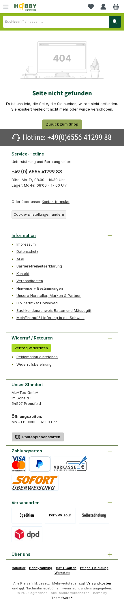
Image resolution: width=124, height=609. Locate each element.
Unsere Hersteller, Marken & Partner (48, 295)
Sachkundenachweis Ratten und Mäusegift (53, 310)
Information (24, 235)
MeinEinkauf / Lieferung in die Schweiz (50, 318)
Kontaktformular (55, 202)
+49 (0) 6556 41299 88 (37, 171)
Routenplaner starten (40, 437)
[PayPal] (40, 464)
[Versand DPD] (27, 534)
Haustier (18, 568)
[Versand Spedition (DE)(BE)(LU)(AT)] (27, 515)
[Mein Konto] (103, 6)
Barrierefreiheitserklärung (39, 266)
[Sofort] (35, 483)
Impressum (26, 244)
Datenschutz (27, 251)
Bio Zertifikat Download (37, 303)
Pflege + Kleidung (94, 568)
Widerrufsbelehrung (34, 364)
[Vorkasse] (70, 464)
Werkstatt (62, 573)
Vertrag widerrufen (31, 348)
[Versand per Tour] (60, 515)
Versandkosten (29, 281)
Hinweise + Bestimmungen (39, 288)
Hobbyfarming (40, 568)
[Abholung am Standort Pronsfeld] (94, 515)
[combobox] (56, 22)
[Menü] (6, 6)
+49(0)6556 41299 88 (79, 137)
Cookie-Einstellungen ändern (39, 214)
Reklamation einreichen (37, 357)
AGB (20, 259)
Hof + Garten (66, 568)
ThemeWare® (62, 598)
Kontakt (22, 274)
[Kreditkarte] (19, 464)
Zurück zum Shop (62, 124)
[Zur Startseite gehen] (25, 7)
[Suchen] (115, 22)
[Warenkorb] (116, 6)
